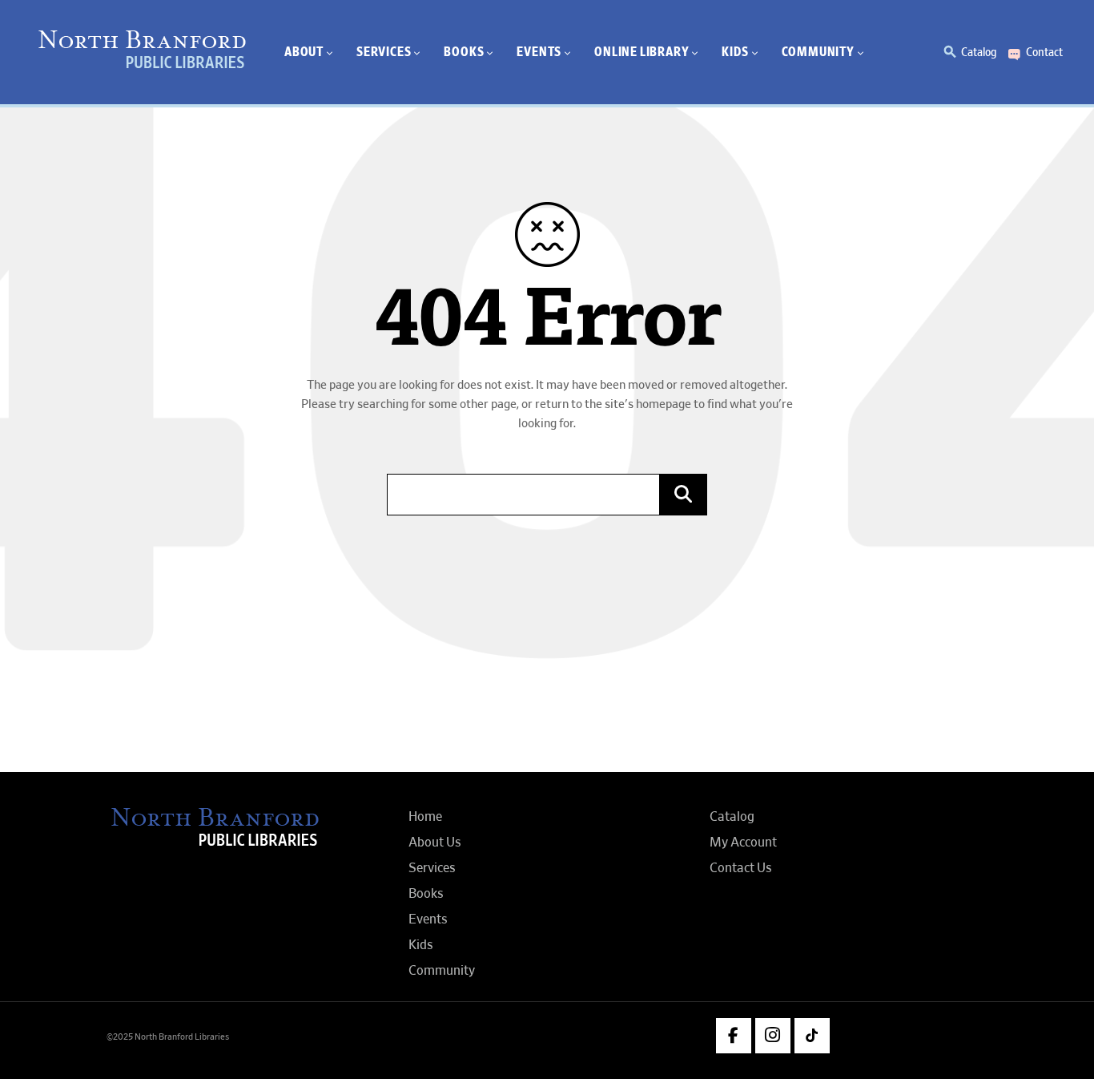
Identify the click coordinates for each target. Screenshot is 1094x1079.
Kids (420, 945)
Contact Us (741, 868)
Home (425, 816)
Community (441, 970)
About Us (434, 842)
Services (432, 868)
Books (426, 893)
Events (428, 919)
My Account (743, 842)
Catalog (978, 52)
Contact (1044, 52)
